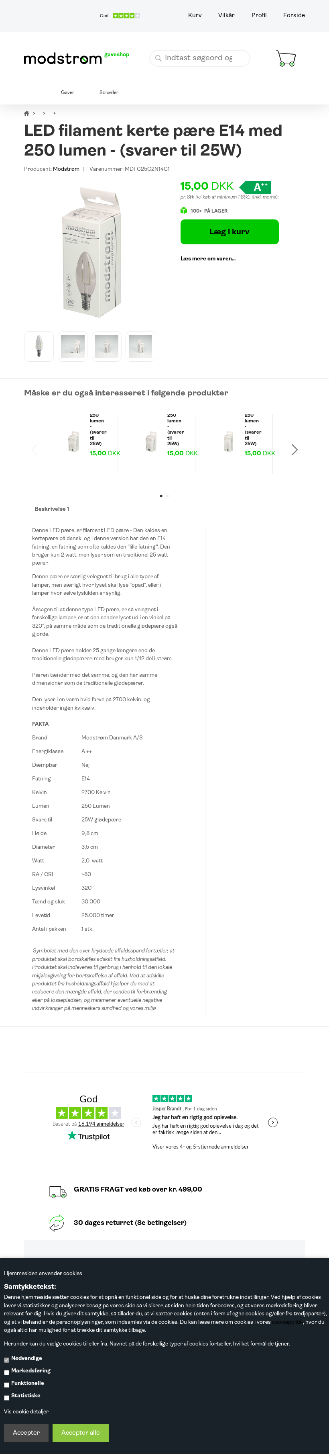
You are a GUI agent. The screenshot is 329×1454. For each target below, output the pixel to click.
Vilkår (226, 16)
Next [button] (294, 450)
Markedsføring (31, 1371)
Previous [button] (34, 450)
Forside (294, 16)
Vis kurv (278, 44)
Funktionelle (27, 1383)
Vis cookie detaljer (26, 1412)
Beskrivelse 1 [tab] (52, 509)
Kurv (195, 16)
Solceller (109, 92)
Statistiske (26, 1396)
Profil (259, 16)
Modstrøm (66, 169)
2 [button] (167, 496)
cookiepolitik (287, 1322)
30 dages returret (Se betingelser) (130, 1223)
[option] (39, 346)
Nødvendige (26, 1358)
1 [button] (161, 496)
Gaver (67, 92)
